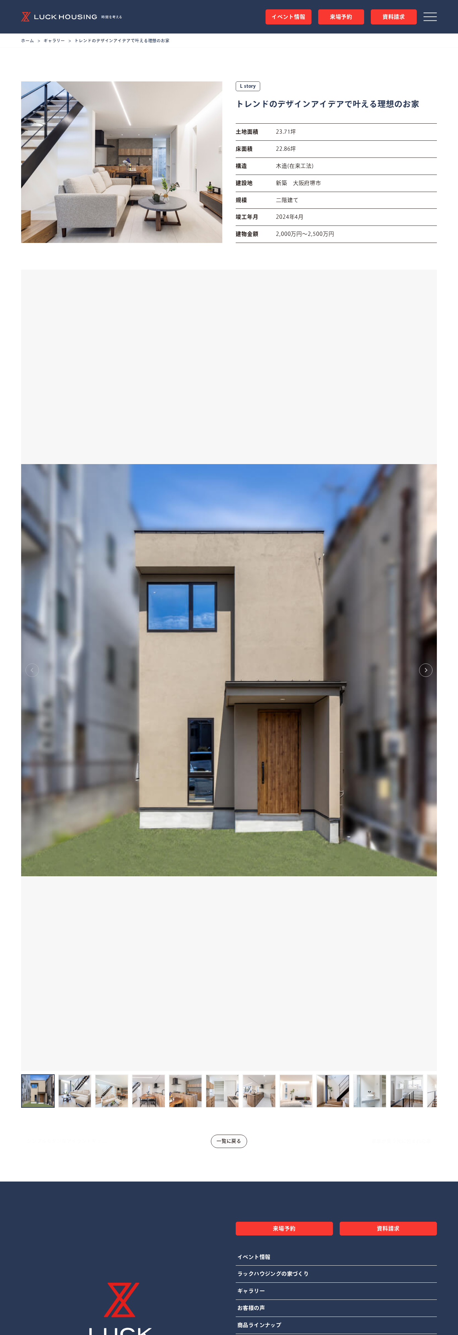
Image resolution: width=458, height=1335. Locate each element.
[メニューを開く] (430, 17)
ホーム (27, 41)
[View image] (229, 670)
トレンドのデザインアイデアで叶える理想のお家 (122, 41)
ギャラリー (54, 41)
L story (248, 86)
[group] (38, 1091)
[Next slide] (426, 670)
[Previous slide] (32, 670)
